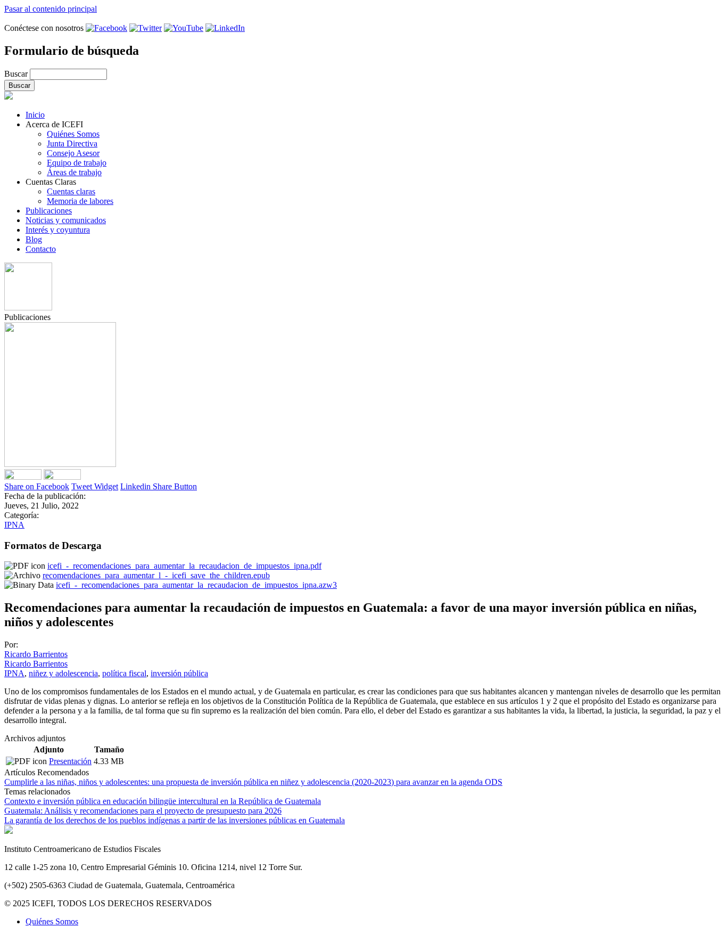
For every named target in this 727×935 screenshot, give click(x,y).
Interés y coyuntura (58, 229)
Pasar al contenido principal (50, 8)
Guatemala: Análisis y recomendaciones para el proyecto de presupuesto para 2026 (143, 810)
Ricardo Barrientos (36, 654)
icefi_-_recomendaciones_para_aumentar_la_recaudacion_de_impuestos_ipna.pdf (184, 565)
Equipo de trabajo (76, 162)
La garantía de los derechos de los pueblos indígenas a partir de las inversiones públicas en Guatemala (174, 820)
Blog (34, 239)
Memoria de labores (80, 201)
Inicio (35, 114)
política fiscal (124, 673)
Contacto (41, 248)
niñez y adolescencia (63, 673)
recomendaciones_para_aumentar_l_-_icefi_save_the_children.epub (156, 575)
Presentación (70, 761)
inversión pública (179, 673)
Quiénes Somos (73, 133)
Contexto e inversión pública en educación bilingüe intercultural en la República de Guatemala (162, 801)
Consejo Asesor (73, 153)
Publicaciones (49, 210)
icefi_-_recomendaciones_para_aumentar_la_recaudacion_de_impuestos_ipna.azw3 (196, 584)
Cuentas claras (71, 191)
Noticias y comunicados (66, 220)
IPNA (14, 524)
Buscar (17, 73)
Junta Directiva (72, 143)
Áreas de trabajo (74, 172)
